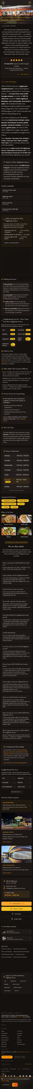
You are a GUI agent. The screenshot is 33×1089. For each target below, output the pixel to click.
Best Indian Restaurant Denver (21, 951)
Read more (3, 1024)
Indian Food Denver (6, 949)
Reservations (5, 1040)
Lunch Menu (4, 1033)
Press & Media (21, 1044)
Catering (3, 1042)
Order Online (18, 919)
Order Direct (7, 1057)
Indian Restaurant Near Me (20, 949)
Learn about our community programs (14, 763)
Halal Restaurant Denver (7, 954)
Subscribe (28, 1064)
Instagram (4, 1069)
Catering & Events (20, 954)
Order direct (5, 362)
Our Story (19, 1031)
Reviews (19, 1042)
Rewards (3, 1046)
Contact (19, 1035)
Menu (2, 1031)
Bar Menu (4, 1035)
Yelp (19, 1069)
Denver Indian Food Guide (20, 957)
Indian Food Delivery (6, 957)
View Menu (18, 914)
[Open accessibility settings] (3, 1075)
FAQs (18, 1038)
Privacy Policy (5, 1081)
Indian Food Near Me (6, 951)
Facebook (13, 1069)
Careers (19, 1040)
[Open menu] (30, 3)
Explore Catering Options (12, 243)
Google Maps (5, 1071)
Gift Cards (4, 1044)
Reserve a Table (18, 909)
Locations (19, 1033)
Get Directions (16, 904)
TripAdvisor (26, 1069)
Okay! (15, 1084)
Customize (5, 1085)
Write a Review (24, 74)
